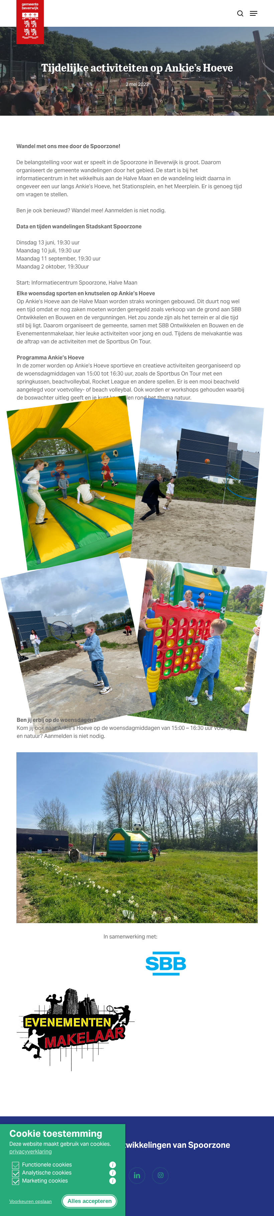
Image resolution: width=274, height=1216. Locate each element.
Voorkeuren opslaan (30, 1201)
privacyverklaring (30, 1151)
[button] (253, 13)
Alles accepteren (89, 1201)
